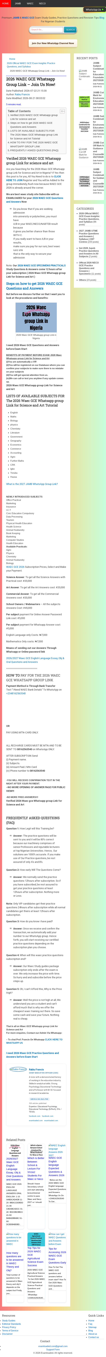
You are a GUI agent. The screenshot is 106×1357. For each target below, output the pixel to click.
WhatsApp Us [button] (94, 9)
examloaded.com (36, 1120)
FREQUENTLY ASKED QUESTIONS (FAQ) (34, 150)
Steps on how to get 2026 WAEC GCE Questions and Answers (31, 125)
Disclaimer (7, 1334)
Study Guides (8, 1320)
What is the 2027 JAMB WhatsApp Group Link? (32, 484)
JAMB (18, 3)
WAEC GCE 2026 (15, 566)
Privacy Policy (9, 1327)
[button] (53, 43)
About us (92, 1334)
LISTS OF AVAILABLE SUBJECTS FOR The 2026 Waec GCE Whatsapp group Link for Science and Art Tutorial (34, 134)
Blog (101, 17)
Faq (90, 1324)
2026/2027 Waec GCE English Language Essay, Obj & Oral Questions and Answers (14, 1169)
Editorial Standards (11, 1324)
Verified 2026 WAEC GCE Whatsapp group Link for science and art (34, 117)
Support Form (53, 1349)
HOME (5, 3)
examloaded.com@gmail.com (52, 1346)
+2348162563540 (16, 693)
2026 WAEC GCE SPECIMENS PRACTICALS (42, 265)
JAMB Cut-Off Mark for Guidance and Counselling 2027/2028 (99, 149)
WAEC (30, 3)
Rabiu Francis (22, 94)
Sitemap (92, 1327)
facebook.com (34, 1116)
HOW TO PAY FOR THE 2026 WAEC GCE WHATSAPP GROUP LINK (34, 144)
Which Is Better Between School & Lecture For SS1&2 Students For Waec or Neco (35, 1168)
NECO (42, 3)
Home (12, 59)
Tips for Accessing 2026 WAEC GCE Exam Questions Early (57, 1255)
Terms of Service (10, 1330)
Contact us (93, 1337)
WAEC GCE (28, 17)
